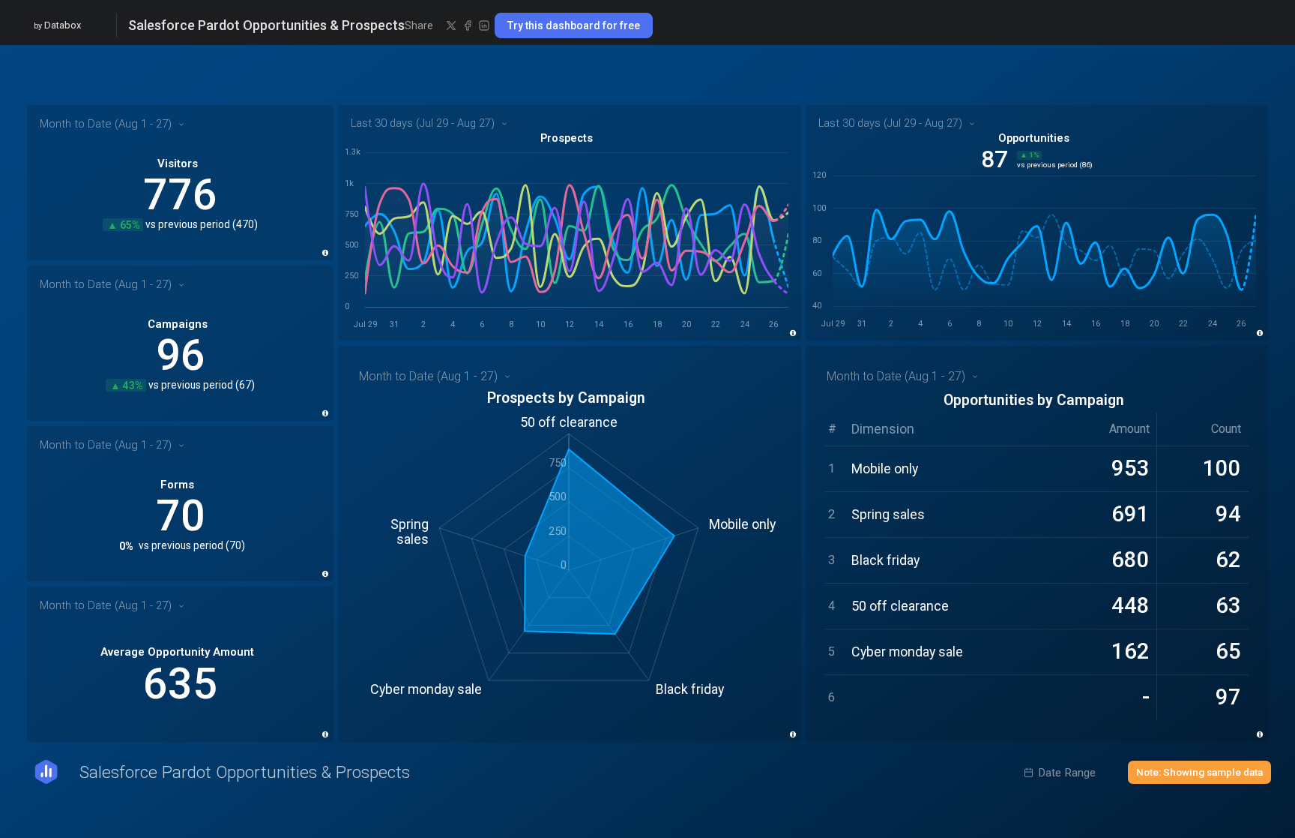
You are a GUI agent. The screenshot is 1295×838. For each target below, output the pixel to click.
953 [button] (1130, 468)
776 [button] (180, 194)
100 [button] (1222, 468)
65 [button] (1228, 651)
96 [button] (180, 355)
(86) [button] (1086, 165)
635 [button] (180, 683)
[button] (451, 26)
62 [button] (1228, 559)
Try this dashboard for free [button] (573, 26)
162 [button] (1130, 651)
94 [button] (1228, 514)
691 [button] (1130, 514)
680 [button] (1130, 559)
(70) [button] (235, 546)
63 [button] (1228, 605)
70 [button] (180, 515)
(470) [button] (245, 225)
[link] (180, 182)
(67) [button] (245, 386)
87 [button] (994, 160)
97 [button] (1228, 697)
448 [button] (1130, 605)
